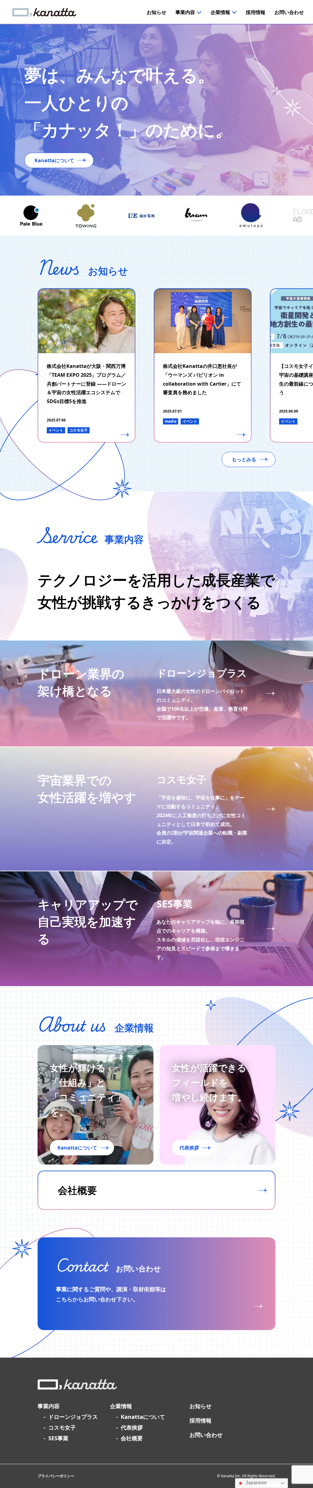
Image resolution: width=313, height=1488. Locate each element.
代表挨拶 (132, 1427)
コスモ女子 (62, 1427)
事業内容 (49, 1406)
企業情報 (121, 1406)
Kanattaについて (143, 1416)
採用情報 (201, 1420)
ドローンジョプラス (73, 1416)
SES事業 (58, 1438)
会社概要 (132, 1438)
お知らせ (201, 1406)
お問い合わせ (206, 1434)
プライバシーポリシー (56, 1476)
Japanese (255, 1482)
